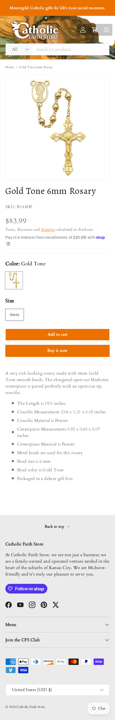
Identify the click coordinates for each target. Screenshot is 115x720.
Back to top (55, 526)
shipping (48, 229)
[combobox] (57, 49)
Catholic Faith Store (31, 707)
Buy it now (57, 350)
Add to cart (58, 334)
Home (9, 67)
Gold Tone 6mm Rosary (36, 67)
